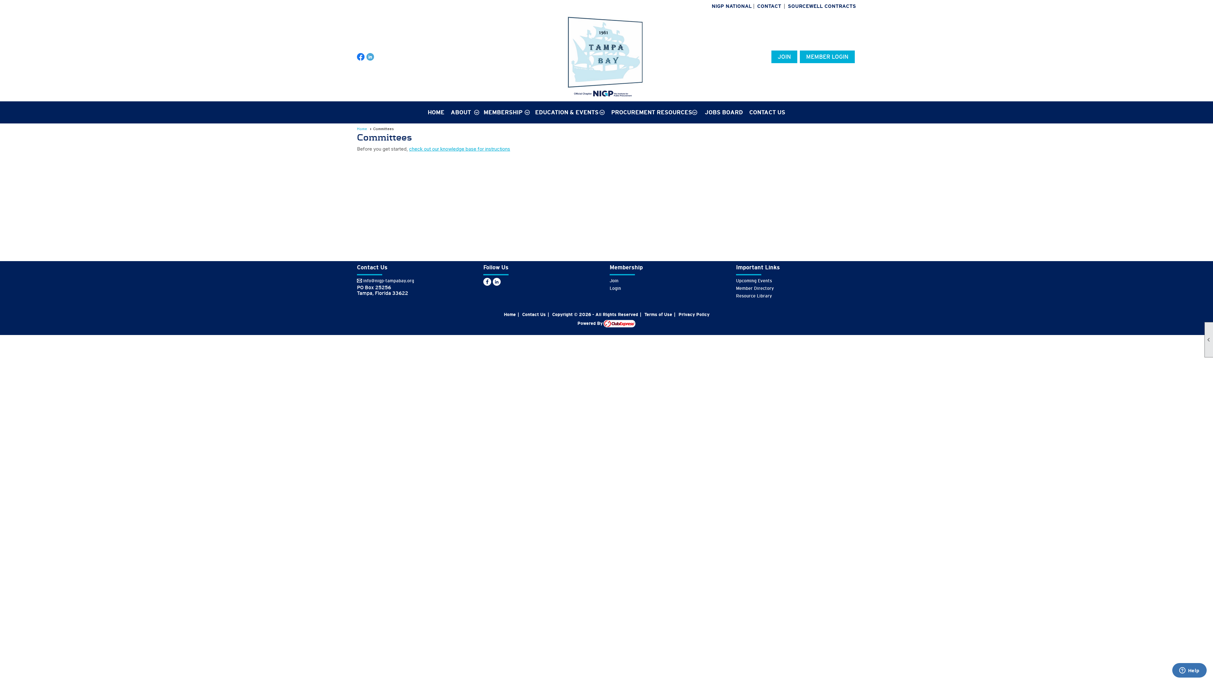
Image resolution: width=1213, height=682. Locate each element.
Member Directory (755, 288)
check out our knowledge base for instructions (459, 149)
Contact (769, 6)
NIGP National (732, 6)
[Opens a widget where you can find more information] (1189, 671)
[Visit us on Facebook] (361, 57)
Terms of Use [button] (658, 314)
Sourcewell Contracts (822, 6)
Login (615, 288)
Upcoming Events (754, 280)
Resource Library (754, 295)
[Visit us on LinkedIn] (370, 57)
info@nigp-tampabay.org (388, 280)
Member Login (827, 57)
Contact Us (767, 112)
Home (436, 112)
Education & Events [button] (567, 112)
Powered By (590, 323)
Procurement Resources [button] (651, 112)
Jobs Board (724, 112)
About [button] (461, 112)
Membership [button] (503, 112)
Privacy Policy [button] (694, 314)
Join (784, 57)
